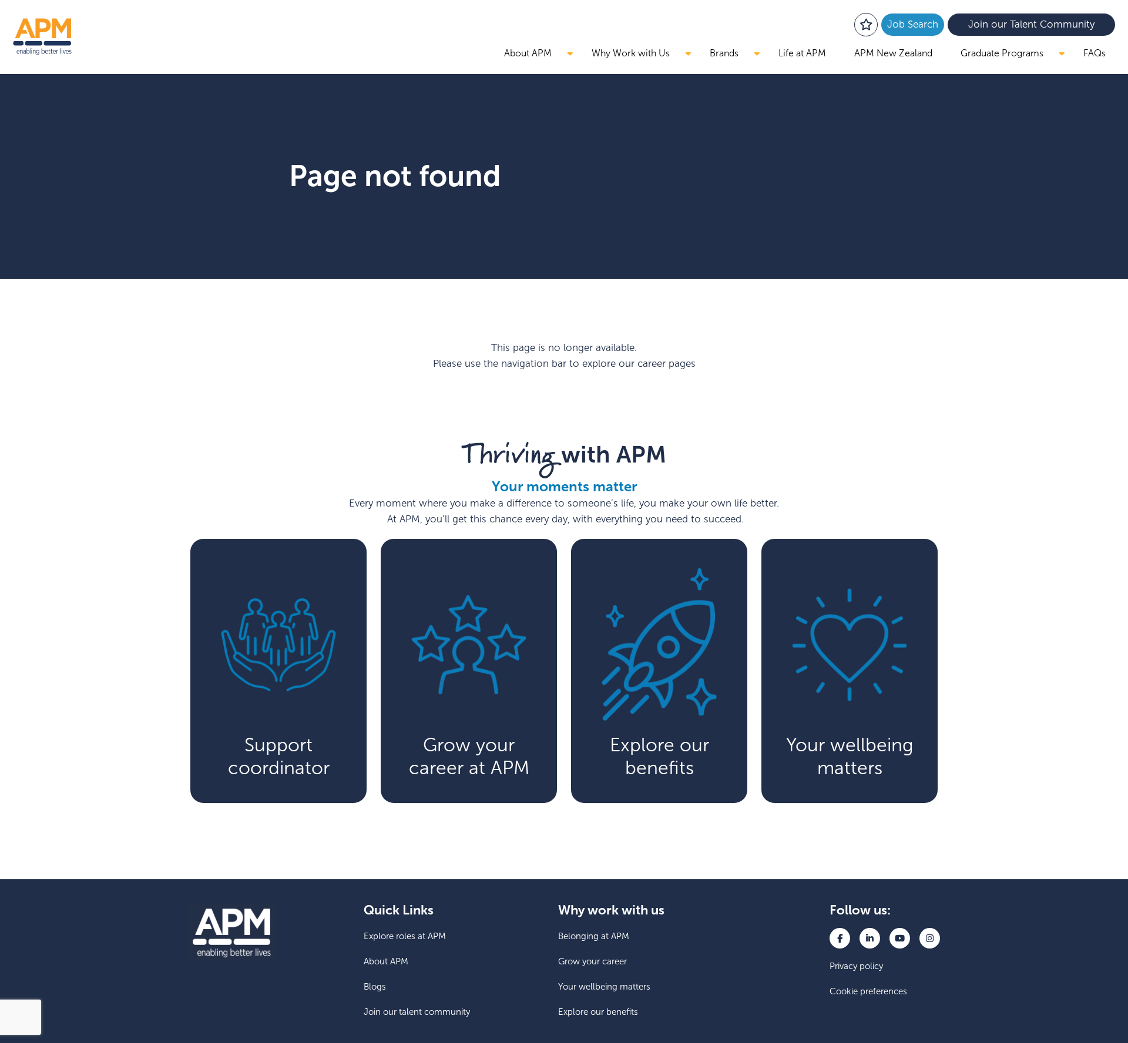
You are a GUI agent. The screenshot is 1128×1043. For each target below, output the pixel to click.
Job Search (912, 24)
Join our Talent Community (1031, 24)
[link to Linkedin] (870, 938)
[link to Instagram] (929, 938)
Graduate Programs (1002, 53)
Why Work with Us (631, 53)
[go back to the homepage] (42, 36)
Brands (724, 53)
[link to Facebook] (840, 938)
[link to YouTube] (899, 938)
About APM (528, 53)
